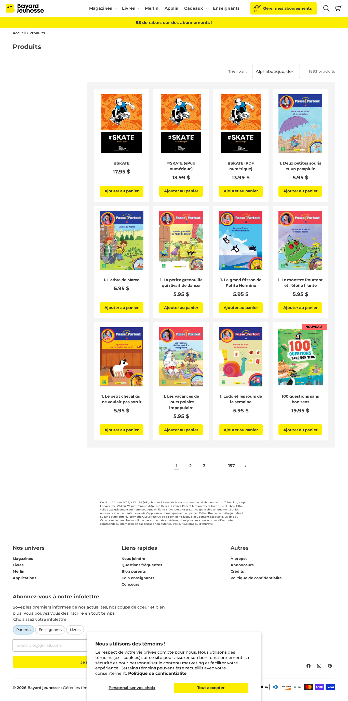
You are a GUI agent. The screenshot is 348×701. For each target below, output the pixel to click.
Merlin (18, 571)
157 (231, 465)
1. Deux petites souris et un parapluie (300, 166)
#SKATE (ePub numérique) (181, 166)
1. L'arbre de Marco (122, 279)
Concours (130, 584)
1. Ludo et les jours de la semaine (241, 399)
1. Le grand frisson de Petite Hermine (240, 282)
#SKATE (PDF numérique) (241, 166)
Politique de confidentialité (157, 673)
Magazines (23, 558)
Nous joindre (133, 558)
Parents (23, 629)
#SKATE (121, 163)
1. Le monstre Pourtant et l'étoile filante (300, 282)
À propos (239, 558)
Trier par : (237, 71)
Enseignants (50, 629)
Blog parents (134, 571)
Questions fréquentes (142, 565)
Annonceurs (242, 565)
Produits (37, 33)
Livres (18, 565)
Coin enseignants (138, 578)
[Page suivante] (245, 465)
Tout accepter (210, 687)
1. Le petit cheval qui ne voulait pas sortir (121, 399)
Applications (24, 578)
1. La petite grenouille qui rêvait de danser (181, 282)
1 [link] (176, 465)
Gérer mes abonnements (287, 8)
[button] (102, 8)
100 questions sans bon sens (300, 399)
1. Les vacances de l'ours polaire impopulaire (181, 402)
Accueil (19, 33)
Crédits (237, 571)
